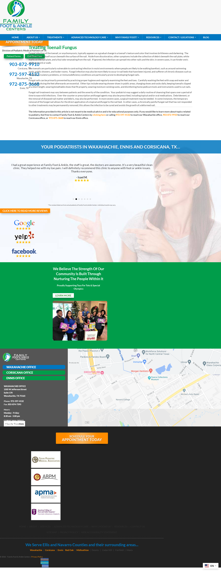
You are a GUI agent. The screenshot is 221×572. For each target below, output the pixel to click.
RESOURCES (121, 526)
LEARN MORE (63, 295)
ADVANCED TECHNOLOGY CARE (71, 526)
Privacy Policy (69, 532)
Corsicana (50, 550)
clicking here (99, 114)
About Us (32, 37)
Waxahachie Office (21, 367)
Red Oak (69, 550)
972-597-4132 (24, 74)
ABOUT (33, 526)
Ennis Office (15, 378)
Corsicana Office (19, 372)
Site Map (52, 532)
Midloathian (82, 550)
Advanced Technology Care (88, 37)
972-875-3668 (24, 84)
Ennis (60, 550)
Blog (206, 37)
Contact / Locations (181, 37)
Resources (152, 37)
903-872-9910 (24, 64)
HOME (22, 526)
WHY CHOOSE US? (101, 526)
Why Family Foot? (126, 37)
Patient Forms (14, 56)
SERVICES (45, 526)
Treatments (54, 37)
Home (15, 37)
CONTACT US (137, 526)
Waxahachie (36, 550)
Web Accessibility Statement (99, 532)
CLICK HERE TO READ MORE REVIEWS (25, 210)
